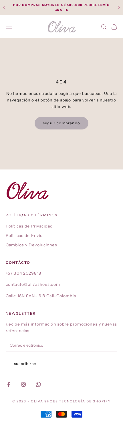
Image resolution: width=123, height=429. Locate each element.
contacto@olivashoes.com (33, 284)
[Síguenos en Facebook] (8, 384)
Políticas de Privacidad (29, 226)
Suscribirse (25, 363)
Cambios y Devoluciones (31, 245)
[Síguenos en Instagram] (23, 384)
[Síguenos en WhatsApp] (38, 384)
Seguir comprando (61, 123)
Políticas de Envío (24, 235)
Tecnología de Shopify (85, 401)
